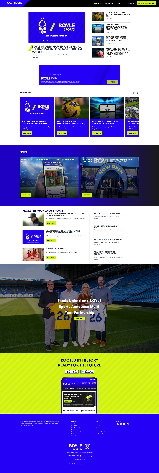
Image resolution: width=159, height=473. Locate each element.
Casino (130, 3)
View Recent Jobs (99, 433)
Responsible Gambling (101, 432)
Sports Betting (74, 424)
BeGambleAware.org (87, 456)
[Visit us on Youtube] (124, 424)
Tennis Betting (74, 430)
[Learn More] (72, 372)
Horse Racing (109, 3)
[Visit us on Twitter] (121, 424)
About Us (98, 428)
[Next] (137, 92)
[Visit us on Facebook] (117, 424)
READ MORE (27, 133)
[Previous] (133, 92)
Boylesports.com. (78, 463)
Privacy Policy (99, 430)
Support (97, 424)
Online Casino (74, 435)
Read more (50, 223)
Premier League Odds (76, 432)
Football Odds (74, 426)
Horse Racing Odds (75, 428)
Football (96, 3)
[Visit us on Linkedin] (127, 424)
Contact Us (98, 426)
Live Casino (74, 433)
